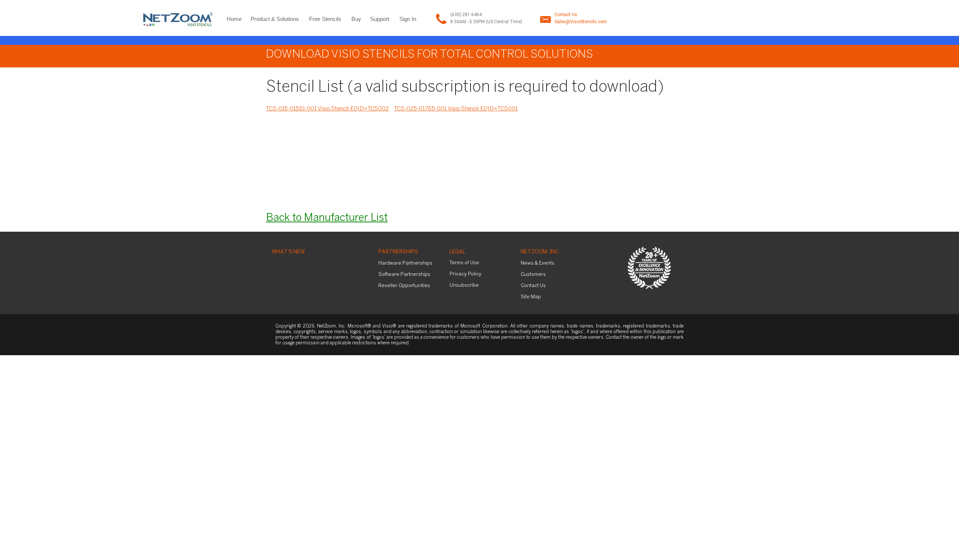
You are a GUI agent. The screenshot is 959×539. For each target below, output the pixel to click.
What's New (288, 252)
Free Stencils (325, 19)
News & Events (537, 263)
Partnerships (398, 252)
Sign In (407, 19)
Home (234, 19)
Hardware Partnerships (405, 263)
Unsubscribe (464, 285)
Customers (533, 274)
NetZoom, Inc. (540, 252)
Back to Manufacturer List (327, 218)
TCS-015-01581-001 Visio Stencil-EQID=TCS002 (327, 109)
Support (379, 19)
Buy (356, 19)
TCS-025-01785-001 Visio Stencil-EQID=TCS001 (456, 109)
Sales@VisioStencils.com (580, 21)
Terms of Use (464, 263)
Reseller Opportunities (404, 285)
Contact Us (565, 14)
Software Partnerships (404, 274)
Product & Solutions (275, 19)
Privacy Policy (465, 274)
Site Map (531, 297)
